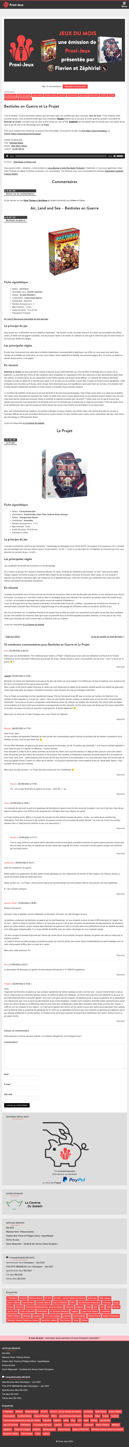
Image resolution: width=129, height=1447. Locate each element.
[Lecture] (7, 156)
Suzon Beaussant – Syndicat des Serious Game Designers (32, 1244)
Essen (10, 1307)
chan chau (62, 95)
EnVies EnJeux (12, 1240)
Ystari (75, 1320)
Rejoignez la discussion (75, 86)
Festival (19, 1307)
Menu (124, 6)
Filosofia (69, 1307)
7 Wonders (12, 1298)
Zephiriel (73, 122)
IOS (102, 1307)
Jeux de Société (27, 1311)
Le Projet (111, 95)
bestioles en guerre (51, 95)
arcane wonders (37, 95)
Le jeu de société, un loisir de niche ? (107, 636)
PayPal (7, 134)
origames (37, 1316)
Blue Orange (105, 1298)
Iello (96, 1307)
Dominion (107, 1302)
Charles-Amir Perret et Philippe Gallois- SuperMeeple (29, 1236)
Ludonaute (105, 1311)
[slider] (120, 156)
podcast (66, 1316)
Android (23, 1298)
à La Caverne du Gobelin (33, 423)
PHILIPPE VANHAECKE (16, 1266)
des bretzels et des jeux (89, 1302)
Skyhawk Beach (16, 143)
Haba (88, 1307)
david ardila (83, 95)
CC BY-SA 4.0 (18, 149)
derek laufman (93, 95)
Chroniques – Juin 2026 (34, 1262)
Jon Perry (103, 95)
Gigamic (79, 1307)
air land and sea (10, 95)
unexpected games (25, 99)
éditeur (84, 1320)
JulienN (7, 676)
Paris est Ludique (52, 1316)
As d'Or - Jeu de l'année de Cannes (69, 1298)
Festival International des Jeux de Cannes (44, 1307)
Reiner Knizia (94, 1316)
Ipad (108, 1307)
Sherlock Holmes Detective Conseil (23, 1320)
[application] (64, 156)
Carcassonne (28, 1302)
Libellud (74, 1311)
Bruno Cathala (13, 1302)
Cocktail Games (43, 1302)
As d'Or (48, 1298)
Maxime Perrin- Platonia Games (20, 1232)
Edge (116, 1302)
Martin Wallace (13, 1316)
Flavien (60, 119)
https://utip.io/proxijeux (96, 131)
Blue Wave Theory (19, 146)
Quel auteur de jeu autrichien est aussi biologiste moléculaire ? (72, 1338)
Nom (7, 1074)
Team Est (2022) (13, 636)
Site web (8, 1094)
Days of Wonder (60, 1302)
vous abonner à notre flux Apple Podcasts (66, 168)
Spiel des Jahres (49, 1320)
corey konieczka (72, 95)
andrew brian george (24, 95)
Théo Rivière (65, 1320)
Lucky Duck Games (11, 99)
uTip (83, 131)
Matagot (26, 1316)
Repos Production (111, 1316)
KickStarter (42, 1311)
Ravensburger (79, 1316)
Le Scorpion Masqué (59, 1311)
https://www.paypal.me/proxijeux (25, 134)
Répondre (120, 667)
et (35, 200)
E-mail (7, 1084)
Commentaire (11, 1042)
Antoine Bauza (35, 1298)
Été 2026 (10, 1228)
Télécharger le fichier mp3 (24, 162)
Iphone (116, 1307)
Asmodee (92, 1298)
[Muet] (114, 156)
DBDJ (72, 1302)
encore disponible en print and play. (26, 319)
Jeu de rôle (12, 1311)
